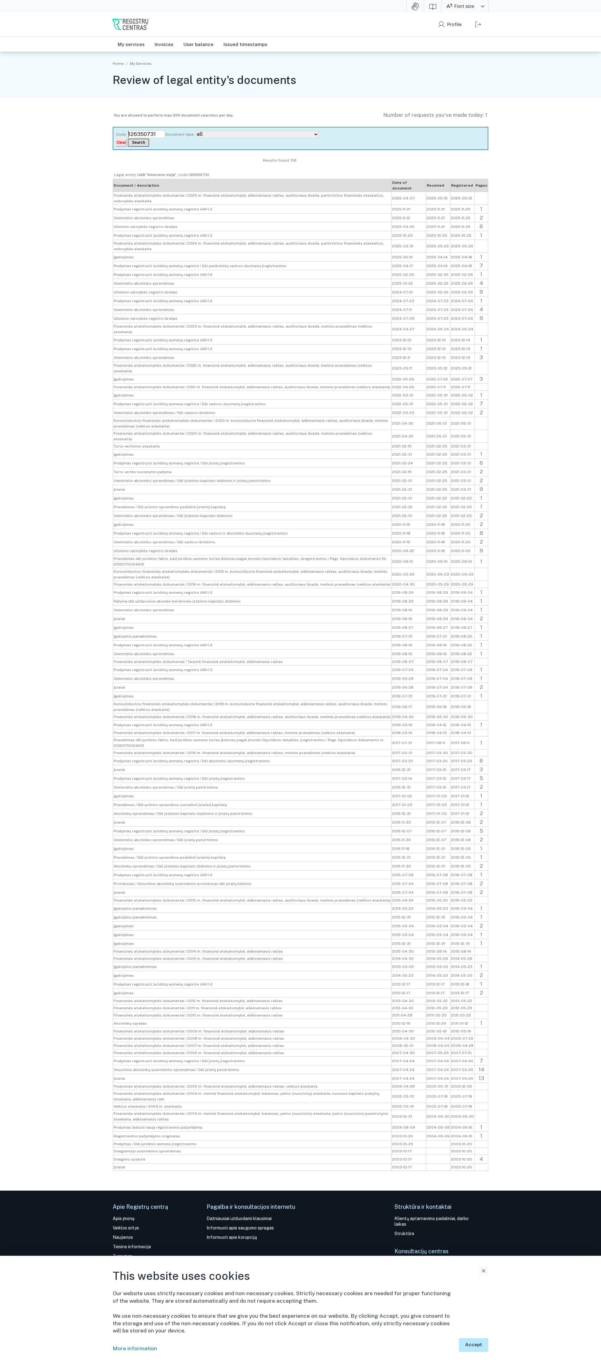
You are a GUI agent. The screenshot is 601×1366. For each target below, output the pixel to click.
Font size (464, 6)
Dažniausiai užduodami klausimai (239, 1218)
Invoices (164, 44)
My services (131, 44)
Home (118, 63)
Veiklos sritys (126, 1227)
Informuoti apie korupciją (232, 1237)
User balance (198, 44)
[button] (482, 6)
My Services (140, 63)
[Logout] (478, 24)
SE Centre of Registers (130, 24)
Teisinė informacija (132, 1246)
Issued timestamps (245, 44)
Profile (454, 24)
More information (135, 1348)
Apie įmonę (124, 1218)
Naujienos (123, 1237)
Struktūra (404, 1233)
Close (483, 1270)
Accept (473, 1344)
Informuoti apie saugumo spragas (240, 1227)
